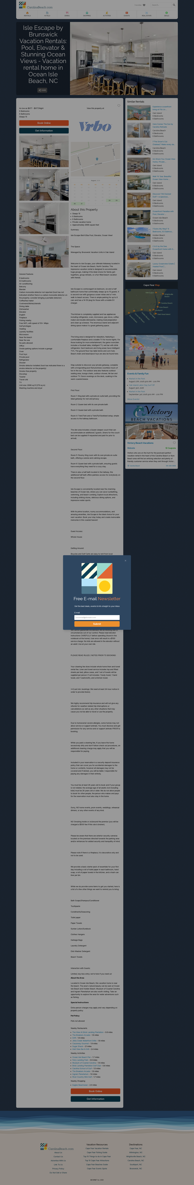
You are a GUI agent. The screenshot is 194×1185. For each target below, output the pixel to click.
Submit (97, 623)
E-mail (77, 613)
